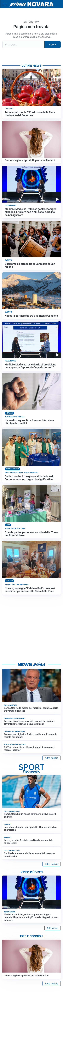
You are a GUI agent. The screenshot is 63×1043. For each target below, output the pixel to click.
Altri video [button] (52, 928)
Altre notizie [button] (51, 757)
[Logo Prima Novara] (31, 4)
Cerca (52, 44)
